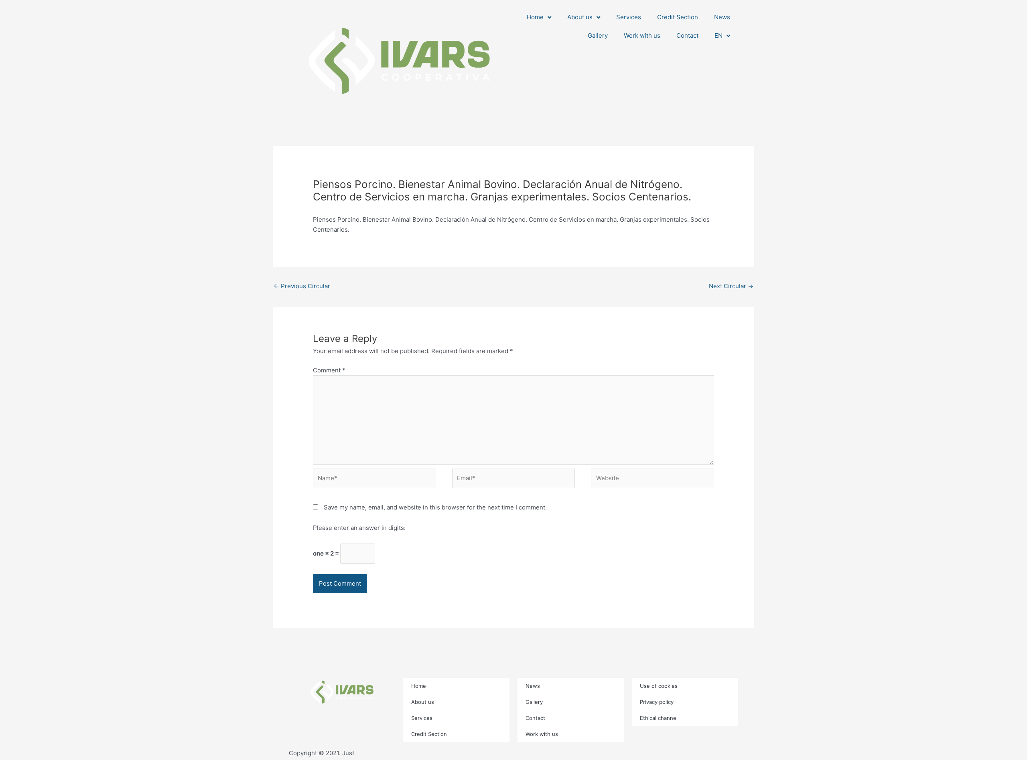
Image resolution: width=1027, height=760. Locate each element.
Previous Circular (302, 286)
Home (418, 686)
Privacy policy (657, 702)
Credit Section (677, 17)
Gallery (598, 35)
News (722, 17)
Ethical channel (659, 718)
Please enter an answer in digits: (359, 528)
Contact (687, 35)
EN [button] (718, 35)
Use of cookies (659, 686)
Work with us (642, 35)
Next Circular (731, 286)
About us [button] (580, 17)
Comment (329, 370)
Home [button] (535, 17)
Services (628, 17)
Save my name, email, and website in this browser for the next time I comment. (435, 507)
